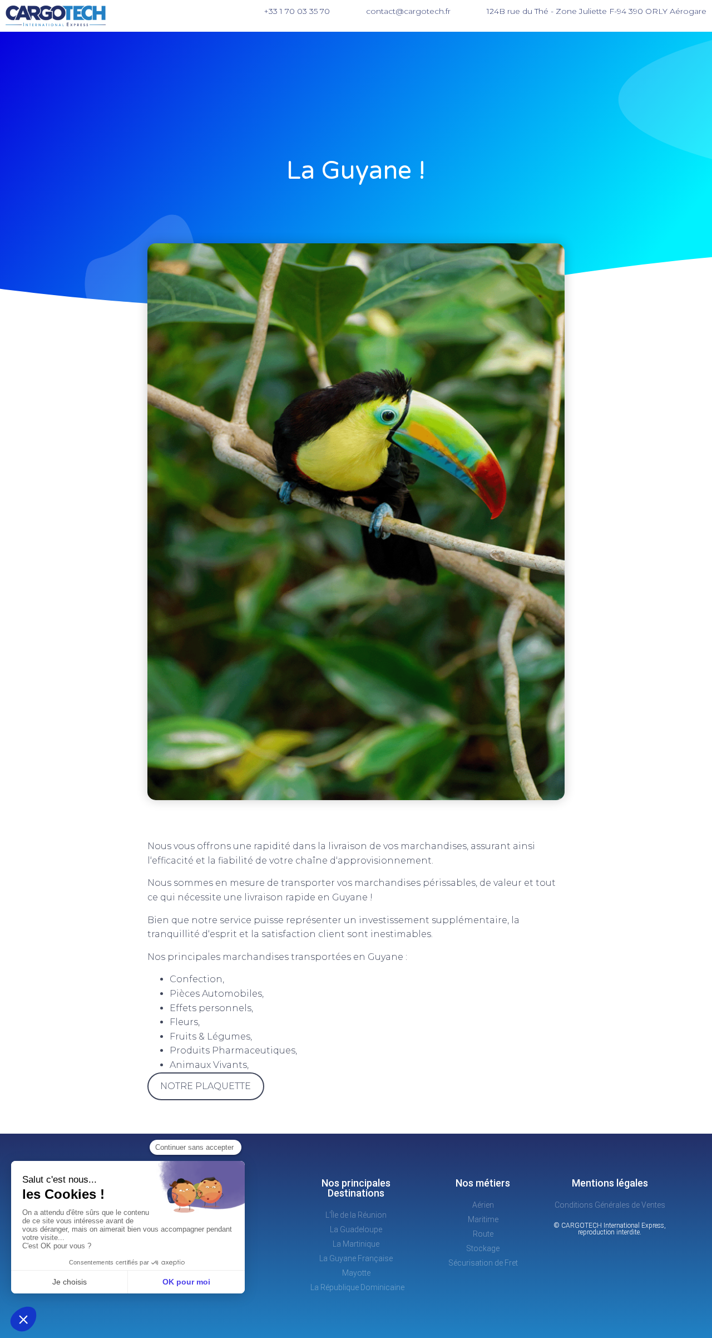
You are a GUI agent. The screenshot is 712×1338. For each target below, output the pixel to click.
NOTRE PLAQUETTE (205, 1086)
